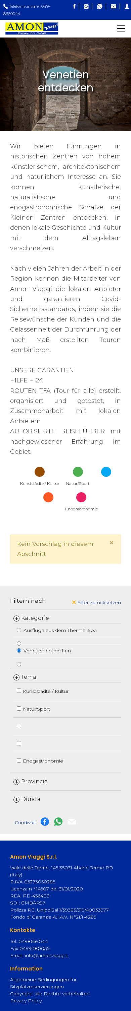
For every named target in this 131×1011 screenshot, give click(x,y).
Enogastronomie (43, 761)
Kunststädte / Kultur (46, 691)
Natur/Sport (36, 709)
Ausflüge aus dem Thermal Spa (60, 630)
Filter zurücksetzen (98, 602)
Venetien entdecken (47, 651)
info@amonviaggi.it (46, 955)
